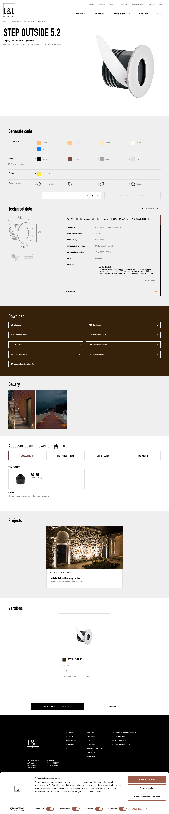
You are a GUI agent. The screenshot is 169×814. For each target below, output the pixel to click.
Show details (138, 809)
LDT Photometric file (19, 354)
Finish (11, 158)
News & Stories (122, 13)
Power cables (14, 183)
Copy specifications (148, 280)
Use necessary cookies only (147, 797)
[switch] (76, 809)
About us (92, 4)
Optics (11, 173)
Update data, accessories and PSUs (133, 196)
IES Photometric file (96, 354)
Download (143, 13)
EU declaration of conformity (22, 364)
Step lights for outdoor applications (19, 41)
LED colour (13, 142)
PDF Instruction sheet (97, 335)
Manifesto (102, 4)
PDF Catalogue (95, 325)
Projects (99, 13)
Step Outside (25, 21)
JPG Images (16, 325)
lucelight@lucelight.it (54, 765)
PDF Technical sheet (19, 335)
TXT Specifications (18, 344)
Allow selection (147, 788)
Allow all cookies (147, 779)
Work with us (92, 756)
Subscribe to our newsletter (124, 733)
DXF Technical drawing (98, 344)
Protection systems (138, 4)
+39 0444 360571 (53, 763)
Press (68, 749)
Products (81, 13)
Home (5, 21)
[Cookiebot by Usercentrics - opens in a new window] (17, 809)
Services (112, 4)
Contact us (152, 4)
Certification (124, 4)
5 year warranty (119, 737)
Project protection (120, 741)
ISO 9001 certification (121, 745)
